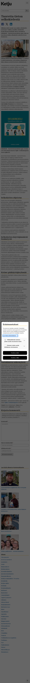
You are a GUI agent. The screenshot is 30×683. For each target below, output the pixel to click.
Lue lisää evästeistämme (9, 335)
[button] (24, 340)
